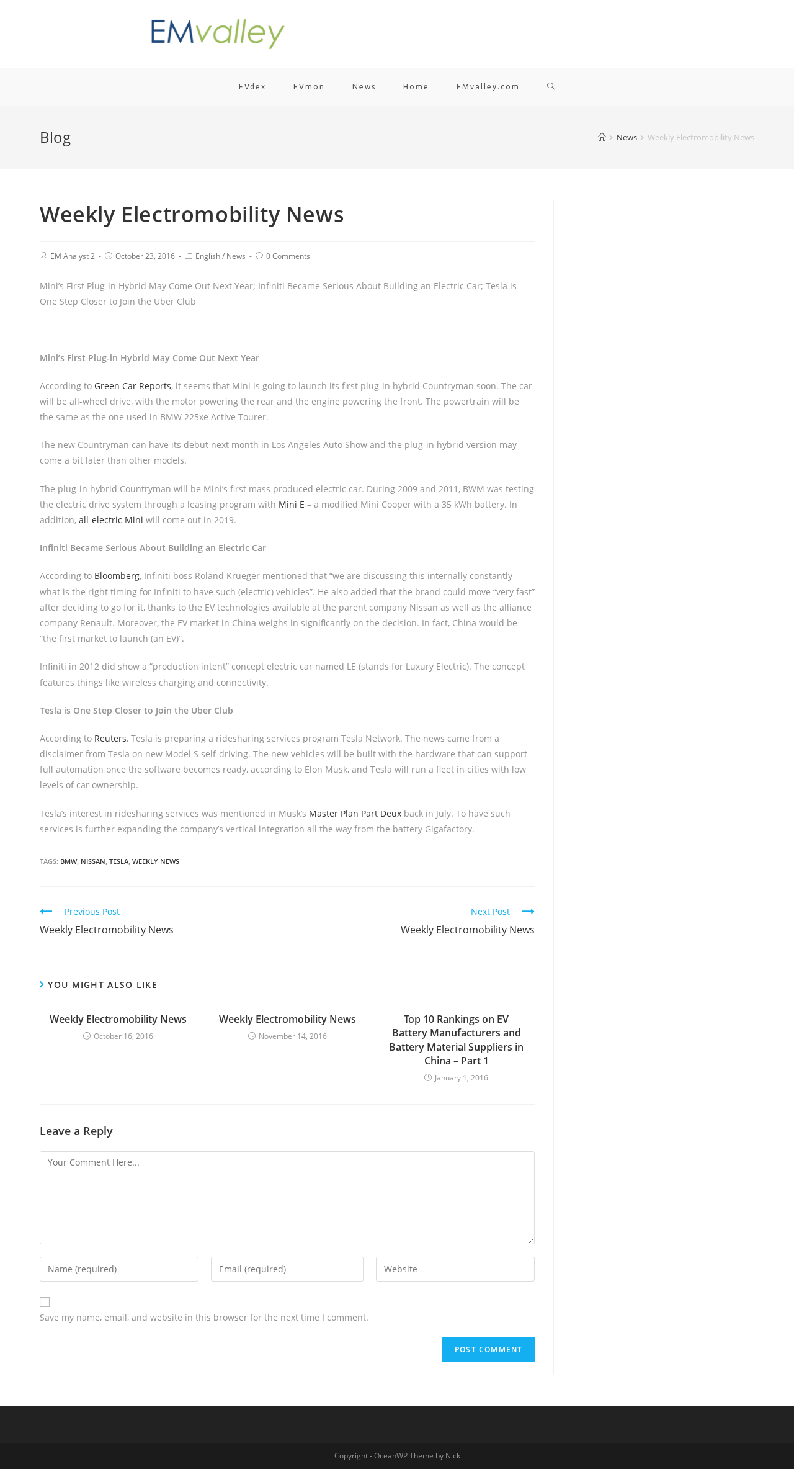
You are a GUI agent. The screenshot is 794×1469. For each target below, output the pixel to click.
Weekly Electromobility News (118, 1019)
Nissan (93, 861)
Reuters (110, 738)
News (236, 256)
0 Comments (288, 256)
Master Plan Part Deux (355, 813)
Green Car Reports (132, 386)
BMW (68, 861)
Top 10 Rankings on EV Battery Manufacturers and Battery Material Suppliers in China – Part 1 (456, 1039)
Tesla (118, 861)
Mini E (292, 504)
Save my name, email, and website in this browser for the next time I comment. (204, 1317)
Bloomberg (117, 576)
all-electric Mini (111, 520)
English (207, 256)
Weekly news (155, 861)
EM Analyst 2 (72, 256)
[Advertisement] (663, 386)
